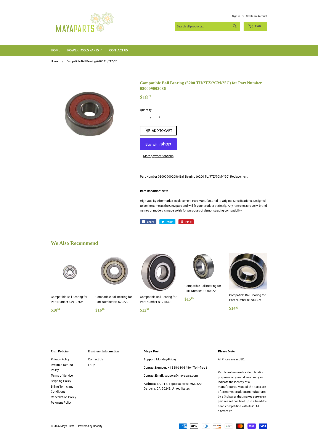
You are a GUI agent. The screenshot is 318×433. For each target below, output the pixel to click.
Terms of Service (62, 375)
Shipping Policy (61, 381)
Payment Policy (61, 402)
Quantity (146, 110)
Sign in (236, 16)
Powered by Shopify (90, 426)
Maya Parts (67, 426)
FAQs (91, 365)
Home (55, 50)
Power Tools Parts (83, 50)
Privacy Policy (60, 359)
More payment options (158, 156)
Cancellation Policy (63, 397)
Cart (258, 26)
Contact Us (118, 50)
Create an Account (256, 16)
